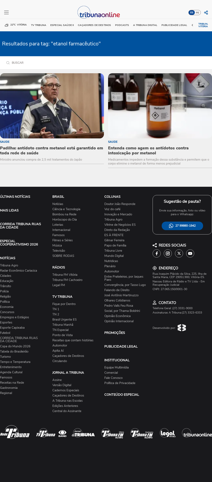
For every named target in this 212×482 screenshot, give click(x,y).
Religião (5, 296)
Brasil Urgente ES (64, 319)
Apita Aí (58, 350)
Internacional (61, 230)
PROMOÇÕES (114, 333)
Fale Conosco (113, 377)
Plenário (110, 266)
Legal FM (58, 285)
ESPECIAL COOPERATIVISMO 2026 (19, 243)
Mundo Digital (114, 255)
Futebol (5, 332)
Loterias (57, 224)
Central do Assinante (66, 411)
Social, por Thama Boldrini (122, 310)
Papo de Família (115, 245)
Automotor (59, 345)
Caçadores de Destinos (68, 356)
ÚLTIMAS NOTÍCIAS (15, 196)
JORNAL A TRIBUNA (68, 372)
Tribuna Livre (113, 250)
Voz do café (112, 209)
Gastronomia (9, 387)
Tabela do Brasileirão (14, 351)
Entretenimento (11, 367)
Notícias (57, 204)
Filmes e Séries (62, 240)
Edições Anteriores (65, 406)
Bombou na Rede (64, 214)
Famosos (6, 377)
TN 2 (55, 314)
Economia (6, 307)
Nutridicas (111, 261)
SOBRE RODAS (63, 255)
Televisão (58, 250)
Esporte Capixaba (12, 327)
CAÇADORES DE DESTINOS (94, 25)
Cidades (5, 275)
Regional (6, 393)
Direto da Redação (117, 230)
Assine (57, 380)
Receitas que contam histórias (72, 340)
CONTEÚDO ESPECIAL (121, 394)
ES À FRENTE (114, 235)
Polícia (4, 291)
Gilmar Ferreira (114, 240)
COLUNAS (112, 196)
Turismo (5, 356)
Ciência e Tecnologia (66, 209)
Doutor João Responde (119, 204)
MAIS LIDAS (9, 210)
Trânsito (5, 286)
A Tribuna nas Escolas (67, 400)
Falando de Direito (116, 290)
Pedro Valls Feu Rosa (118, 305)
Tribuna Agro (9, 265)
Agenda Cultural (11, 372)
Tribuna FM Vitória (64, 274)
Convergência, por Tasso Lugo (125, 285)
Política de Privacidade (119, 383)
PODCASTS (122, 25)
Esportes (6, 322)
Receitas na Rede (12, 382)
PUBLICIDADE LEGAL (121, 346)
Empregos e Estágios (14, 317)
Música (57, 245)
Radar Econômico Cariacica (18, 270)
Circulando (59, 361)
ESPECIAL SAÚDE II (62, 25)
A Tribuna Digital (145, 25)
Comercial (111, 372)
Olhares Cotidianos (117, 300)
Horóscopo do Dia (64, 219)
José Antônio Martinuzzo (121, 295)
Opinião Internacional (119, 321)
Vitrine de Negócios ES (120, 224)
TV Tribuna (38, 25)
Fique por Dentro (64, 304)
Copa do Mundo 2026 (15, 346)
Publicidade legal (174, 25)
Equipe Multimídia (116, 367)
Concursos (7, 312)
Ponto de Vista (62, 335)
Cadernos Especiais (65, 390)
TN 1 (55, 309)
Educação (6, 281)
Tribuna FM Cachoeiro (67, 280)
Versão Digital (61, 385)
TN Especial (60, 330)
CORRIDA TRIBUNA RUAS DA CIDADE (20, 226)
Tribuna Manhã (62, 324)
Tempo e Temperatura (15, 362)
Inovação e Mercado (118, 214)
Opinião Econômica (117, 316)
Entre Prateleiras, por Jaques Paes (123, 278)
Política (5, 301)
